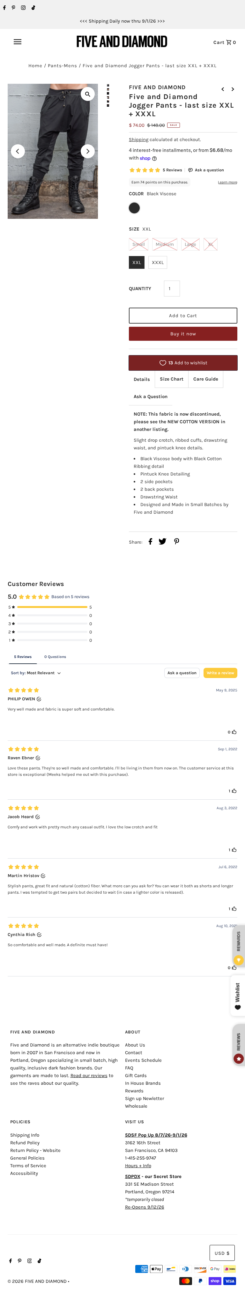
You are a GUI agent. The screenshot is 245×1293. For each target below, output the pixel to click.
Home (35, 65)
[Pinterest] (12, 8)
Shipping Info (24, 1135)
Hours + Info (138, 1165)
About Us (135, 1045)
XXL (136, 262)
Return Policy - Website (35, 1150)
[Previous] (18, 151)
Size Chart (171, 379)
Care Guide (205, 379)
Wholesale (136, 1106)
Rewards (134, 1091)
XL (210, 244)
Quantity (140, 288)
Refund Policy (25, 1143)
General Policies (27, 1158)
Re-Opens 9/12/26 (144, 1207)
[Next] (88, 151)
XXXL (158, 262)
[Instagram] (22, 8)
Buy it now (183, 334)
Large (190, 244)
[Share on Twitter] (163, 542)
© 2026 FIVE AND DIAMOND (38, 1281)
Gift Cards (136, 1075)
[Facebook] (4, 8)
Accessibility (24, 1173)
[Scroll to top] (232, 1280)
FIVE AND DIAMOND (157, 87)
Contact (133, 1052)
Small (138, 244)
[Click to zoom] (88, 94)
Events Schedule (143, 1060)
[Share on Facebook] (150, 542)
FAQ (129, 1068)
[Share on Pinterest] (176, 542)
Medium (165, 244)
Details (142, 379)
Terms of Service (28, 1165)
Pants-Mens (62, 65)
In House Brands (143, 1083)
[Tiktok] (32, 8)
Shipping (138, 139)
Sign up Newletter (144, 1098)
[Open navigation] (32, 42)
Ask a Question (150, 396)
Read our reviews (89, 1075)
